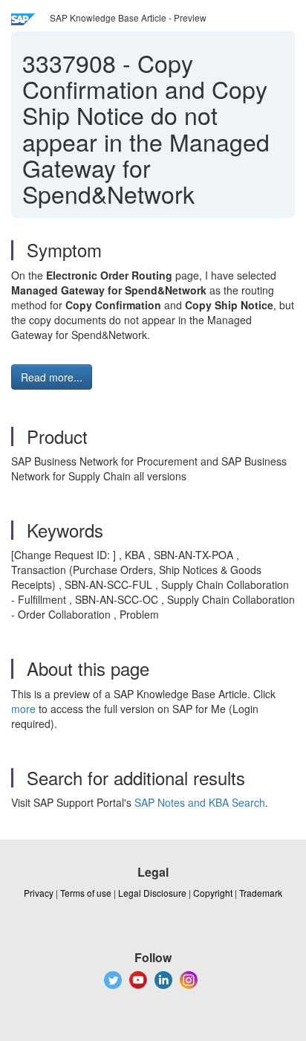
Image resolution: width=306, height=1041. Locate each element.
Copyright (212, 892)
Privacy (38, 892)
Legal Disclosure (152, 892)
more (23, 708)
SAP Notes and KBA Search (199, 802)
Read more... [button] (51, 377)
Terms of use (85, 892)
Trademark (260, 892)
